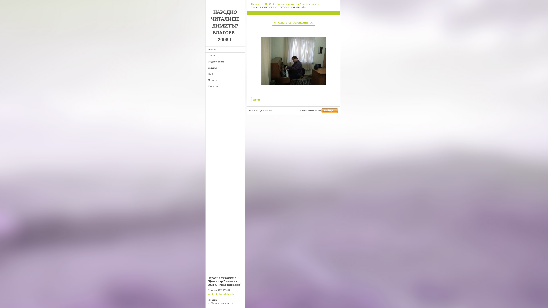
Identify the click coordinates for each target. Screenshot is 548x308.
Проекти (212, 80)
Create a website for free (310, 111)
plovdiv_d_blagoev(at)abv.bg (221, 294)
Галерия (212, 67)
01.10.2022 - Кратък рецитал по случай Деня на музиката (290, 4)
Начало (212, 49)
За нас (211, 55)
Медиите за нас (216, 61)
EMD (210, 74)
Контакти (213, 86)
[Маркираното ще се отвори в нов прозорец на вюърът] (293, 61)
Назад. (257, 99)
